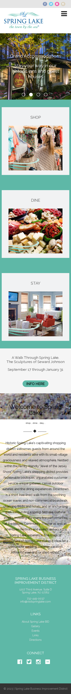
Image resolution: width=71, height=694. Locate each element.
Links (35, 635)
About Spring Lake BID (35, 621)
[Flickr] (49, 666)
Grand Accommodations (35, 56)
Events (36, 630)
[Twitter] (31, 666)
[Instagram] (40, 666)
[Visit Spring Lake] (24, 31)
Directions (35, 639)
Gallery (35, 626)
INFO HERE (35, 384)
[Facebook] (21, 666)
